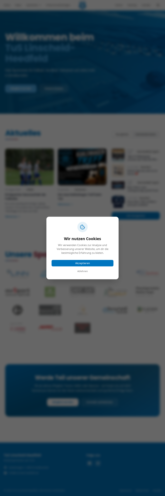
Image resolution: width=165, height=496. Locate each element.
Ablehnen (82, 271)
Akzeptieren (82, 263)
